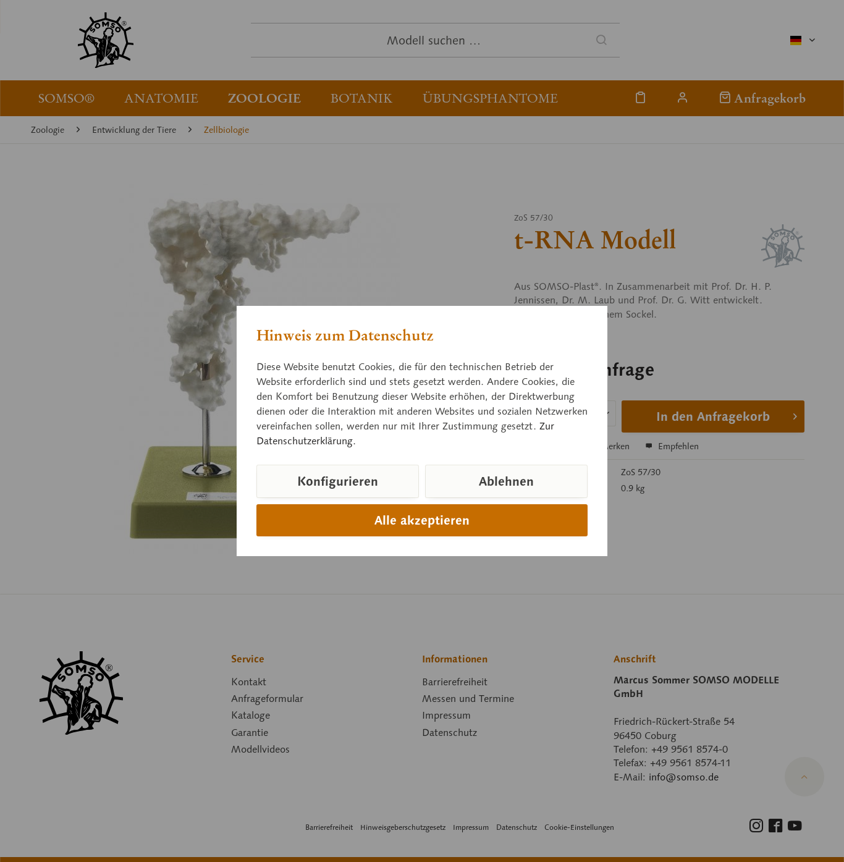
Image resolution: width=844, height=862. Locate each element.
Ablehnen (506, 481)
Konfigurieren (337, 481)
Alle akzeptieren (422, 520)
